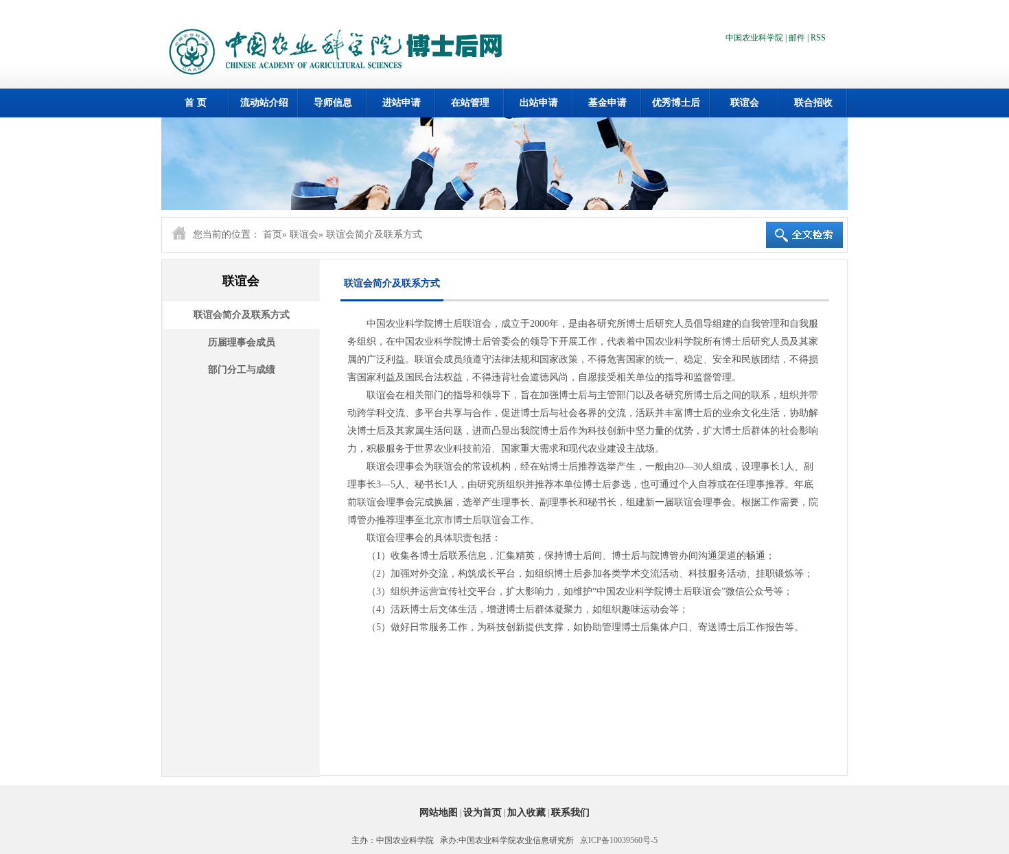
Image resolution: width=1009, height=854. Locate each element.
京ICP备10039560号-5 (619, 840)
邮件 (797, 38)
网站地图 (438, 812)
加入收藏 (526, 812)
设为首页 (482, 812)
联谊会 (304, 234)
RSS (818, 38)
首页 (272, 234)
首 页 (196, 102)
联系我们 (570, 812)
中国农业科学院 (754, 38)
